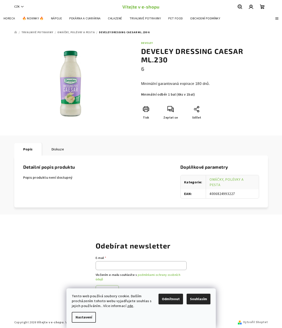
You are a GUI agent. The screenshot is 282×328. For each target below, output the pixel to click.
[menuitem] (9, 18)
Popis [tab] (28, 149)
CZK (17, 6)
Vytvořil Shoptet (255, 322)
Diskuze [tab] (57, 149)
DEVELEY (147, 43)
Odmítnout (171, 299)
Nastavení (84, 317)
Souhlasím (198, 299)
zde (130, 305)
